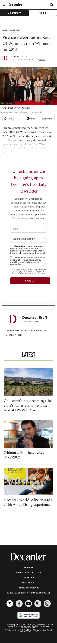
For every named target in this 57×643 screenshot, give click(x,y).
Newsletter (49, 118)
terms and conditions (28, 587)
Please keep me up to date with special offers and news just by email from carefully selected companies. (27, 260)
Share (10, 118)
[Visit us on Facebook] (19, 603)
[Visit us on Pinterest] (37, 603)
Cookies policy (29, 577)
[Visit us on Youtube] (28, 603)
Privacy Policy (28, 582)
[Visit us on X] (9, 603)
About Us (28, 567)
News (42, 59)
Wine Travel (16, 30)
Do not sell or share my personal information (28, 592)
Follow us (33, 118)
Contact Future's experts (28, 572)
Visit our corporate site (35, 627)
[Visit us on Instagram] (47, 603)
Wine (4, 30)
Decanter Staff (21, 56)
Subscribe (13, 13)
